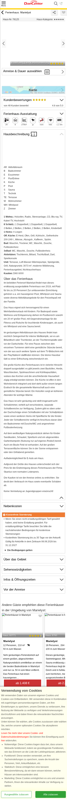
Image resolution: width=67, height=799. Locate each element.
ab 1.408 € (23, 683)
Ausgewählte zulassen (16, 794)
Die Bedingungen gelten (19, 550)
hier (3, 740)
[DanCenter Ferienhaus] (33, 4)
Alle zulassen (50, 794)
